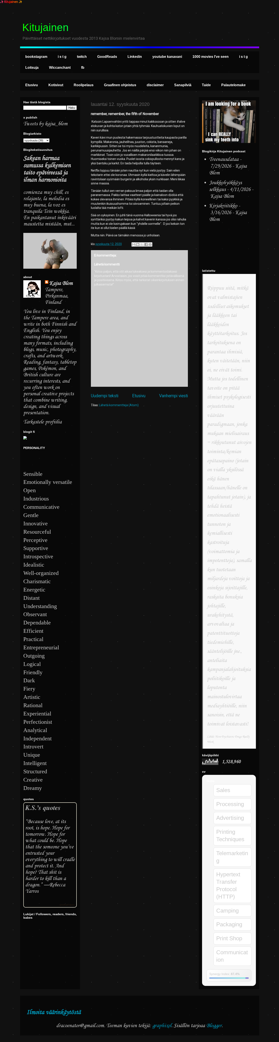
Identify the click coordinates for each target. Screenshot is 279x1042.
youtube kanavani (167, 56)
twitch (82, 56)
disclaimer (155, 85)
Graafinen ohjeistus (120, 85)
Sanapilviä (182, 85)
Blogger (214, 1026)
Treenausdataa (223, 159)
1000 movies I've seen (210, 56)
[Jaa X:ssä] (142, 244)
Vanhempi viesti (173, 395)
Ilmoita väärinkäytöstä (54, 1012)
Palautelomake (233, 85)
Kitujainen (45, 27)
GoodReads (107, 56)
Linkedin (135, 56)
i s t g (62, 56)
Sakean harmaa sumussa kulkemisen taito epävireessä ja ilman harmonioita (47, 169)
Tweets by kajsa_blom (45, 124)
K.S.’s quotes (43, 807)
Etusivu (31, 85)
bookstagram (36, 56)
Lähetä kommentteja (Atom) (119, 405)
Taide (206, 85)
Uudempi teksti (104, 395)
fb (82, 67)
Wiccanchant (60, 67)
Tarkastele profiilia (42, 422)
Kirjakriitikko (223, 206)
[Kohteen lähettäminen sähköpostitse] (133, 244)
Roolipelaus (84, 85)
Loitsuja (32, 67)
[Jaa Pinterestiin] (150, 244)
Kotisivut (55, 85)
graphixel (161, 1026)
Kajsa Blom (61, 283)
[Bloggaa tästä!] (138, 244)
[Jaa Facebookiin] (146, 244)
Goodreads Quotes (67, 905)
